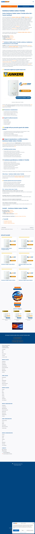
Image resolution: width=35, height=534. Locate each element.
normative (29, 64)
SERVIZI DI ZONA (18, 306)
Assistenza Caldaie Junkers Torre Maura (27, 228)
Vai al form (13, 39)
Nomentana (4, 377)
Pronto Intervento (5, 367)
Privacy (11, 529)
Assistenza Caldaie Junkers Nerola (8, 264)
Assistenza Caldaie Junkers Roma (20, 216)
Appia (3, 423)
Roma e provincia (5, 383)
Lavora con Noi (4, 357)
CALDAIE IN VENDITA (9, 6)
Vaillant (3, 397)
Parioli (3, 422)
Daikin (3, 394)
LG (2, 440)
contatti (27, 29)
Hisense (3, 439)
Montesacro (4, 425)
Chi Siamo (3, 349)
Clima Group (27, 17)
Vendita (3, 372)
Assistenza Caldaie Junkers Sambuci (26, 280)
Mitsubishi (3, 442)
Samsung (3, 443)
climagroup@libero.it (9, 38)
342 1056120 (12, 37)
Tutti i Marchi (4, 400)
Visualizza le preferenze (30, 530)
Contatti (3, 355)
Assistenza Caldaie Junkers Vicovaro (7, 228)
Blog (3, 350)
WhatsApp (14, 341)
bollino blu (17, 26)
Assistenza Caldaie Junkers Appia (25, 248)
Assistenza (3, 361)
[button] (33, 523)
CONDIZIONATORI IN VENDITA (26, 6)
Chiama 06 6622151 (17, 338)
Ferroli (3, 395)
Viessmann (4, 398)
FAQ (3, 352)
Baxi (2, 391)
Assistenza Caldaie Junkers (16, 17)
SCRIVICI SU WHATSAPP (17, 304)
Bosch (3, 392)
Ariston (3, 389)
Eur (2, 378)
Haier (3, 437)
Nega (22, 530)
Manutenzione (4, 366)
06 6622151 (11, 35)
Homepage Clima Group (8, 220)
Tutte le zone (4, 385)
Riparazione (4, 370)
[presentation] (9, 242)
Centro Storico (4, 420)
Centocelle (4, 382)
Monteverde (4, 380)
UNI (15, 146)
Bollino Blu (3, 363)
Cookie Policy (21, 532)
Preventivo (20, 341)
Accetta (16, 530)
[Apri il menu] (33, 1)
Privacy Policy (24, 532)
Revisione (3, 369)
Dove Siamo (4, 353)
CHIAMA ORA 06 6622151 (17, 303)
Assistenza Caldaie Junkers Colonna (8, 280)
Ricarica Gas (4, 411)
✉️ (6, 452)
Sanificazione (4, 414)
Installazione (4, 364)
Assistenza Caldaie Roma (8, 222)
